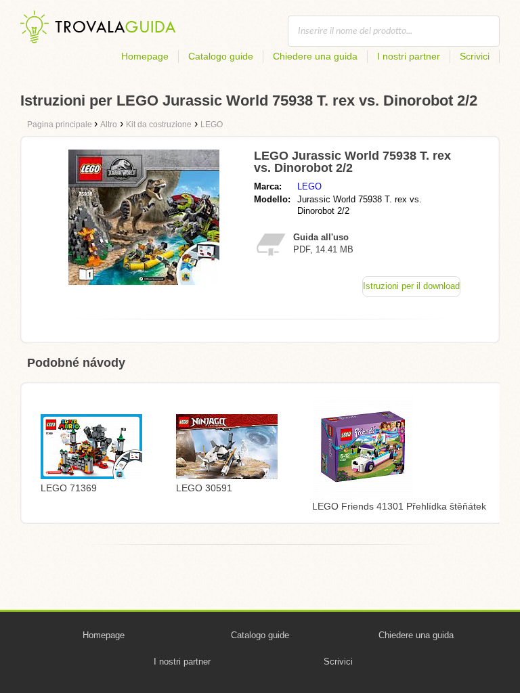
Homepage (145, 56)
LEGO (309, 186)
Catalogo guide (220, 56)
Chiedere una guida (315, 56)
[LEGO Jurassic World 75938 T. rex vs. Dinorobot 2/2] (143, 281)
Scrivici (475, 56)
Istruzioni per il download (411, 286)
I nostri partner (408, 56)
